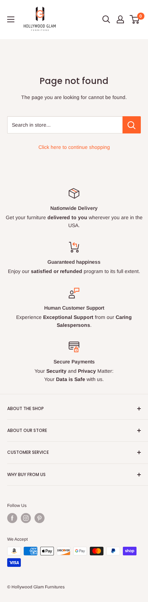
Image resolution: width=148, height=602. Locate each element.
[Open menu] (10, 19)
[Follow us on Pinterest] (39, 518)
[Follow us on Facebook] (12, 518)
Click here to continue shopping (74, 147)
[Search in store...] (131, 124)
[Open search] (106, 19)
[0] (134, 19)
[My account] (120, 19)
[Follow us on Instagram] (26, 518)
